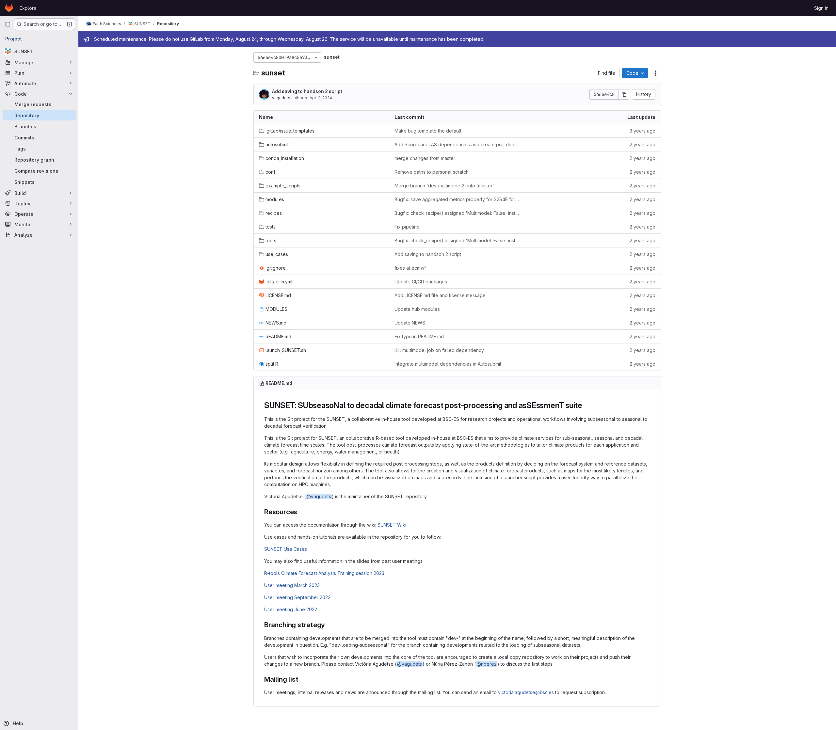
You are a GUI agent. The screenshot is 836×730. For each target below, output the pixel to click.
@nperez (486, 664)
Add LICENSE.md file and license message (440, 295)
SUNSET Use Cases (285, 549)
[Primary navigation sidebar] (8, 24)
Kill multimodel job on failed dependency (439, 350)
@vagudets (318, 496)
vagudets (281, 97)
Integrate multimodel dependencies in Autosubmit (447, 364)
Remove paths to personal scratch (431, 172)
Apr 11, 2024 (321, 97)
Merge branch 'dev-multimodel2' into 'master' (444, 185)
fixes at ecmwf (410, 268)
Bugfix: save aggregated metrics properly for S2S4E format (457, 199)
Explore (28, 8)
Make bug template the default (427, 131)
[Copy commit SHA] (624, 94)
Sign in (821, 8)
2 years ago (642, 144)
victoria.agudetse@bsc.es (526, 692)
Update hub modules (417, 309)
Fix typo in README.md (419, 336)
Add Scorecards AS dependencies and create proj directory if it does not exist (457, 144)
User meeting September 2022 (297, 597)
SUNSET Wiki (392, 525)
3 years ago (642, 131)
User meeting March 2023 (292, 585)
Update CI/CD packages (420, 281)
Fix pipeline (407, 227)
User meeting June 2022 (290, 609)
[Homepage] (9, 8)
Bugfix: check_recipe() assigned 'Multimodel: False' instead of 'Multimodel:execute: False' (457, 213)
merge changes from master (424, 158)
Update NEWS (409, 322)
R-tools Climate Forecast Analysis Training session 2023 (324, 573)
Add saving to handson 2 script (307, 91)
